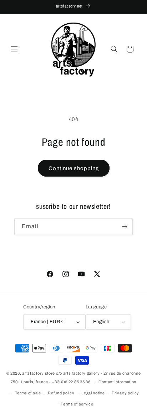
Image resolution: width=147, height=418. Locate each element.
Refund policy (61, 393)
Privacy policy (125, 393)
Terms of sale (28, 393)
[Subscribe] (124, 226)
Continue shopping (74, 168)
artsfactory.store (38, 373)
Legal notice (93, 393)
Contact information (117, 382)
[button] (14, 49)
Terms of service (77, 404)
